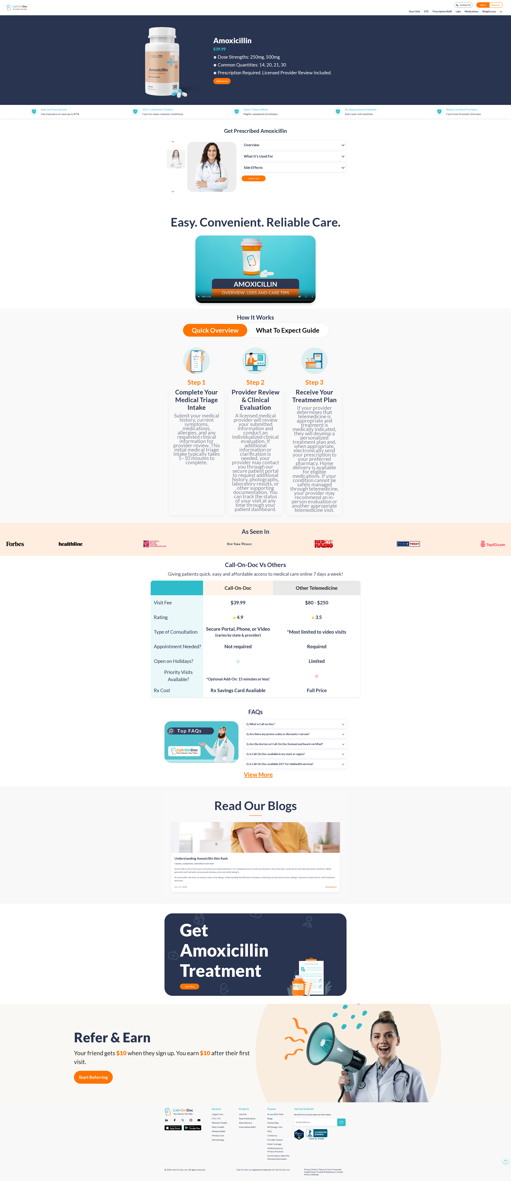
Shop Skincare (245, 1122)
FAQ (269, 1131)
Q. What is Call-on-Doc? (260, 724)
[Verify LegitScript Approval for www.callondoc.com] (299, 1134)
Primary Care (218, 1135)
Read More (331, 887)
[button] (505, 1160)
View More (258, 774)
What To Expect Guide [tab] (287, 330)
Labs (458, 11)
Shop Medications (247, 1118)
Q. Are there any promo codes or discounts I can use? (278, 734)
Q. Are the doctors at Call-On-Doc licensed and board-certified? (284, 744)
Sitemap (315, 1174)
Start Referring (93, 1077)
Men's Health (218, 1127)
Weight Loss (489, 11)
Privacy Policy (311, 1169)
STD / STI (216, 1118)
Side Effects (253, 167)
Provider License (275, 1139)
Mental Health (218, 1131)
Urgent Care (217, 1114)
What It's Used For (258, 156)
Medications (471, 11)
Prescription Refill (442, 11)
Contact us (272, 1135)
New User (496, 5)
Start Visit (414, 11)
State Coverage (274, 1144)
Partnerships (273, 1122)
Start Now (189, 986)
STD (426, 11)
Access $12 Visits (275, 1114)
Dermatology (218, 1139)
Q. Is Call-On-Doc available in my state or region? (275, 754)
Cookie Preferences (326, 1172)
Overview (251, 145)
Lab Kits (243, 1114)
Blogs (270, 1118)
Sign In (483, 5)
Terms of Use (325, 1169)
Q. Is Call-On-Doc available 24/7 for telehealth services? (280, 764)
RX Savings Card (274, 1127)
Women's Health (219, 1122)
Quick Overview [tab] (215, 330)
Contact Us (465, 5)
